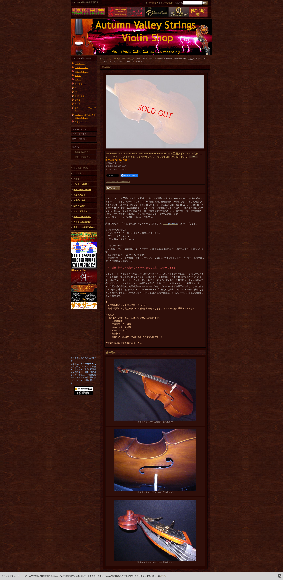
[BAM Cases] (136, 16)
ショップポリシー (81, 211)
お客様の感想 (79, 200)
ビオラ (78, 75)
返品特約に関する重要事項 (118, 181)
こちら (163, 576)
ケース (78, 104)
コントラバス (80, 84)
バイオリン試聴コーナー (84, 184)
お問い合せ (168, 3)
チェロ (78, 80)
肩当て (78, 100)
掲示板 (76, 179)
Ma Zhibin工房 (128, 59)
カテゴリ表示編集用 (82, 216)
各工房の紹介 (79, 195)
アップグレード (81, 122)
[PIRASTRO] (198, 16)
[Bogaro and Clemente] (157, 16)
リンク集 (77, 173)
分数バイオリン (81, 72)
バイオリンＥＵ (81, 67)
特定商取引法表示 (81, 168)
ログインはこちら (83, 157)
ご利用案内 (154, 3)
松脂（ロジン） (81, 96)
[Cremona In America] (117, 16)
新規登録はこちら (83, 152)
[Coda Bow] (179, 16)
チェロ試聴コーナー (82, 189)
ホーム (102, 59)
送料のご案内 (79, 206)
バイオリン (80, 63)
